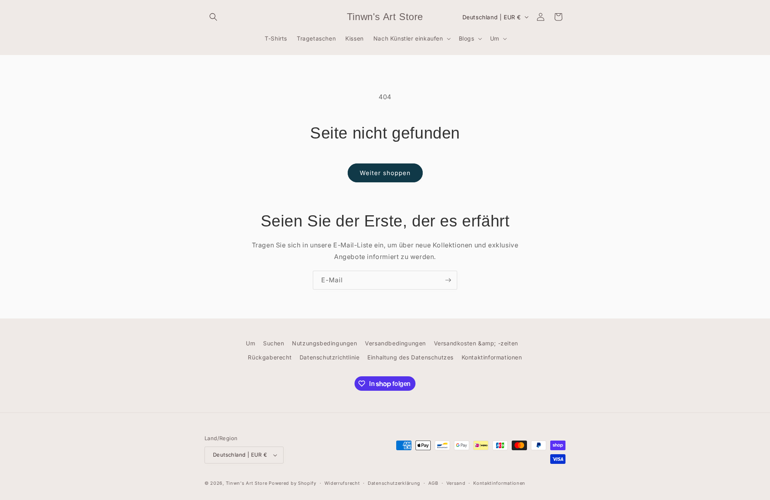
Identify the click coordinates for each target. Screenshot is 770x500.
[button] (213, 17)
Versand (456, 483)
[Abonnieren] (448, 280)
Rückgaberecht (270, 357)
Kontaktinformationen (492, 357)
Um (250, 343)
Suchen (273, 343)
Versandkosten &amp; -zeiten (476, 343)
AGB (433, 483)
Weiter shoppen (385, 173)
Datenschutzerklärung (394, 483)
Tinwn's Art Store (246, 483)
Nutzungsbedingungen (324, 343)
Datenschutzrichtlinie (330, 357)
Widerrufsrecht (342, 483)
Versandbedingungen (395, 343)
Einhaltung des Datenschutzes (410, 357)
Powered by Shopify (292, 483)
